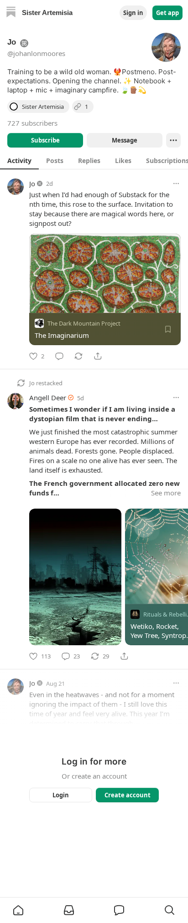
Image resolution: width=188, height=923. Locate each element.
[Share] (97, 356)
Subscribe (45, 140)
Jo (32, 183)
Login (60, 795)
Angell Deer (47, 397)
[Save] (168, 329)
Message (124, 140)
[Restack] (78, 356)
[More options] (176, 183)
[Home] (10, 13)
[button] (18, 910)
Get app (167, 13)
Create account (127, 795)
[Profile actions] (173, 140)
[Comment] (59, 356)
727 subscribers (32, 122)
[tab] (19, 160)
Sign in (133, 13)
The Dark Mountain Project (83, 323)
